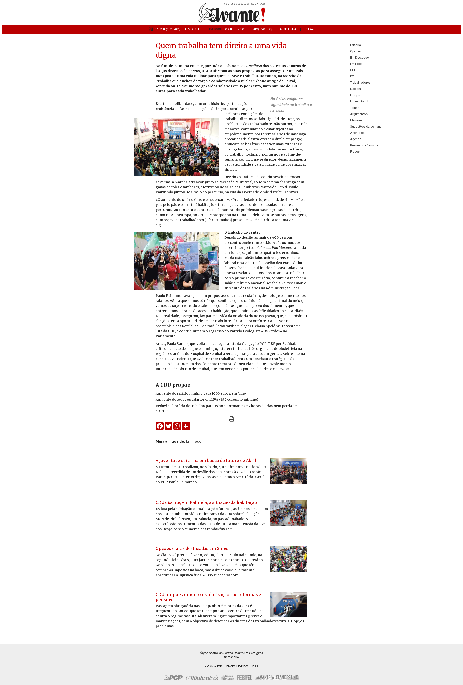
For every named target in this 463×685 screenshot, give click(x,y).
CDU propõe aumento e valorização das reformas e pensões (208, 597)
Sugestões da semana (365, 126)
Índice (241, 29)
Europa (355, 95)
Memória (356, 120)
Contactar (213, 665)
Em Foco (215, 29)
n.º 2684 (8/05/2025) (167, 29)
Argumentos (359, 114)
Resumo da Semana (364, 145)
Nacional (356, 89)
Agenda (355, 139)
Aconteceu (357, 133)
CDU (228, 29)
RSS (255, 665)
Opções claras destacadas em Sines (192, 548)
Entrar (309, 29)
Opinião (355, 51)
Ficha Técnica (237, 665)
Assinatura (288, 29)
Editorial (355, 45)
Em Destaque (195, 29)
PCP (352, 76)
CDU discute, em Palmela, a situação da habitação (206, 502)
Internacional (359, 101)
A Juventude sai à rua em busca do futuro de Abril (206, 460)
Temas (354, 107)
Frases (355, 151)
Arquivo (259, 29)
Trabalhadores (360, 82)
